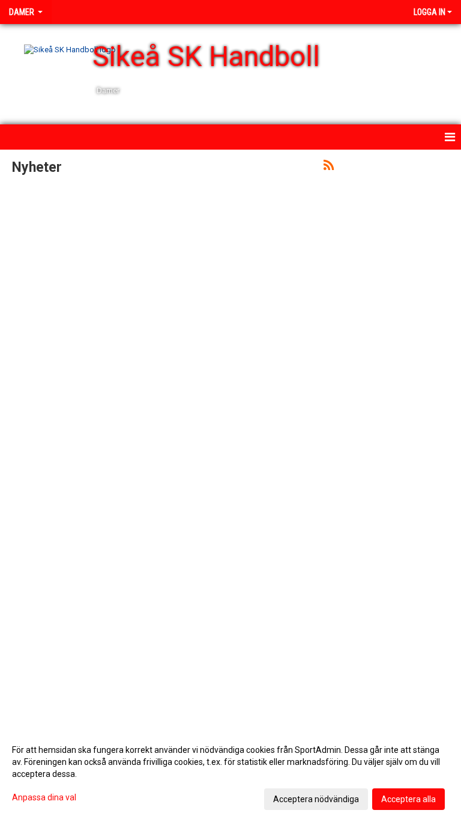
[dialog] (230, 774)
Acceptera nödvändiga (316, 799)
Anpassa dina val (44, 797)
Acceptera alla (408, 799)
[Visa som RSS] (329, 167)
